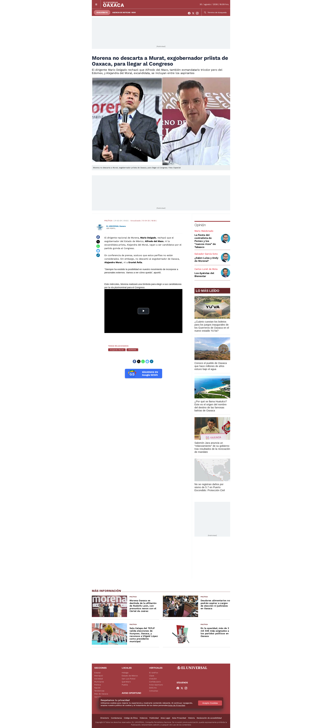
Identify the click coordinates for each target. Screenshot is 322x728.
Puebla (125, 685)
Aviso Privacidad (179, 718)
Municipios (99, 682)
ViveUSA (153, 679)
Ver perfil (111, 228)
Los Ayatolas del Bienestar (204, 275)
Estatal (97, 673)
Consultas (153, 691)
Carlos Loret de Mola (205, 269)
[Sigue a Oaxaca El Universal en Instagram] (198, 13)
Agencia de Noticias (121, 12)
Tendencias (99, 691)
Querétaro (126, 682)
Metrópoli (98, 676)
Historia (191, 718)
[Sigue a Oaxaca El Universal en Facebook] (190, 13)
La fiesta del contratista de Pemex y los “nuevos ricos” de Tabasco (205, 241)
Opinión (200, 225)
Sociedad (98, 679)
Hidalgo (125, 673)
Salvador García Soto (206, 253)
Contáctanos (116, 718)
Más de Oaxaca (101, 694)
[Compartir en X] (98, 241)
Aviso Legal (165, 718)
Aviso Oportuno (156, 685)
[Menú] (96, 4)
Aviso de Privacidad (176, 705)
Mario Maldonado (203, 231)
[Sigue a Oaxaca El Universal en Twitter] (194, 13)
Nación (97, 688)
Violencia (143, 718)
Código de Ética (131, 718)
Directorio (104, 718)
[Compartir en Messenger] (98, 250)
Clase (151, 676)
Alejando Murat (117, 350)
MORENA (132, 350)
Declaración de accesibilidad (209, 718)
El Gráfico (153, 673)
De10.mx (153, 688)
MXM (133, 12)
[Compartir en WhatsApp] (98, 246)
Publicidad (154, 718)
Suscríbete (102, 12)
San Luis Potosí (128, 679)
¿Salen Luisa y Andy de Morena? (206, 259)
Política (108, 221)
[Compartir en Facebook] (98, 237)
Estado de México (130, 676)
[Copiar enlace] (98, 255)
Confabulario (155, 682)
